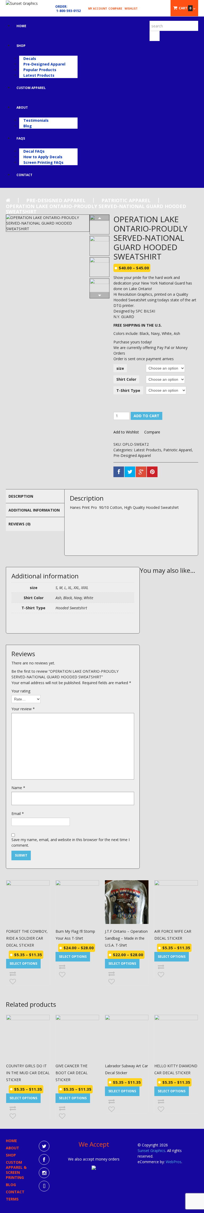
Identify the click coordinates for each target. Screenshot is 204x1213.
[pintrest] (44, 1186)
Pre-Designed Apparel (44, 64)
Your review (23, 708)
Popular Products (39, 69)
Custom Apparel (31, 88)
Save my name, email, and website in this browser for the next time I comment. (70, 842)
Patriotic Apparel (126, 200)
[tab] (35, 496)
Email (17, 813)
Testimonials (36, 120)
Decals (29, 58)
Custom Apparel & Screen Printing (16, 1170)
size (120, 368)
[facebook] (44, 1159)
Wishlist (131, 8)
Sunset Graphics (151, 1150)
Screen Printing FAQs (43, 162)
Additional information (34, 510)
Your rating (20, 690)
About (22, 107)
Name (18, 787)
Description (20, 496)
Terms (12, 1199)
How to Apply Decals (42, 156)
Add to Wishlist (126, 432)
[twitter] (44, 1146)
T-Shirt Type (128, 390)
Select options (23, 963)
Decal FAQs (34, 151)
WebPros (173, 1161)
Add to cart (146, 415)
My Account (97, 8)
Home (21, 26)
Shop (21, 45)
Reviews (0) (19, 523)
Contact (24, 175)
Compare (115, 8)
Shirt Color (126, 379)
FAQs (20, 138)
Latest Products (38, 75)
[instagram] (44, 1172)
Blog (27, 125)
